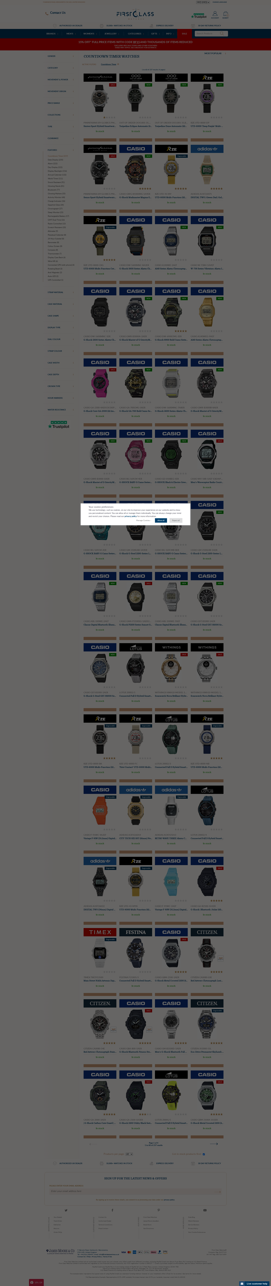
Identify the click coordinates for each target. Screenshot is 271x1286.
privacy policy (131, 516)
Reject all (176, 520)
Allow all (161, 520)
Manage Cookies (143, 520)
